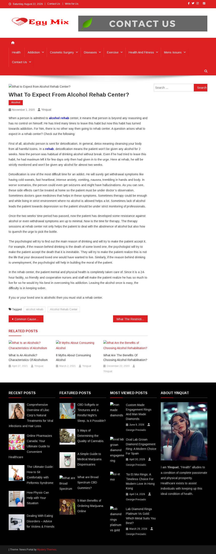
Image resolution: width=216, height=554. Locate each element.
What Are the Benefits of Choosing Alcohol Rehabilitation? (125, 358)
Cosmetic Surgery (62, 52)
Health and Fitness (141, 52)
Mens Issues (173, 52)
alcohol (15, 102)
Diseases (90, 52)
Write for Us (71, 3)
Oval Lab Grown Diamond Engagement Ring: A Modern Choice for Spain (141, 446)
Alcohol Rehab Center (63, 309)
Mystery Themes (46, 549)
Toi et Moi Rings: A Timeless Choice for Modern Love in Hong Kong (140, 481)
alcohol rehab (34, 309)
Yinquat (46, 109)
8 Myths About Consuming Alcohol (73, 358)
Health (16, 52)
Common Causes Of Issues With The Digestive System (29, 319)
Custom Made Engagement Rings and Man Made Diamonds (138, 412)
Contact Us (53, 3)
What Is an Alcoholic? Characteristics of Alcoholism (28, 358)
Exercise (113, 52)
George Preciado (136, 430)
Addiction (34, 52)
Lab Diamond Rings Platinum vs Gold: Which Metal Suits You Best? (141, 516)
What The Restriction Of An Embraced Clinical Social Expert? (132, 319)
